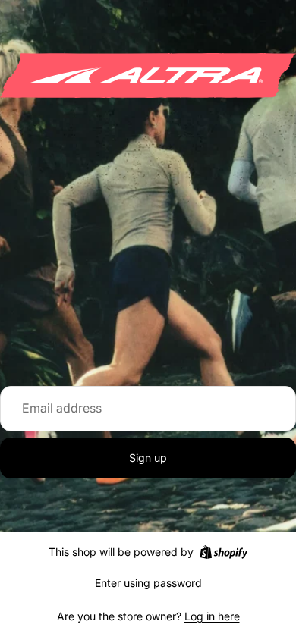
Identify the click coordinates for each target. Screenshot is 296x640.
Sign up (148, 457)
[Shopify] (223, 552)
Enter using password (148, 582)
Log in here (212, 616)
